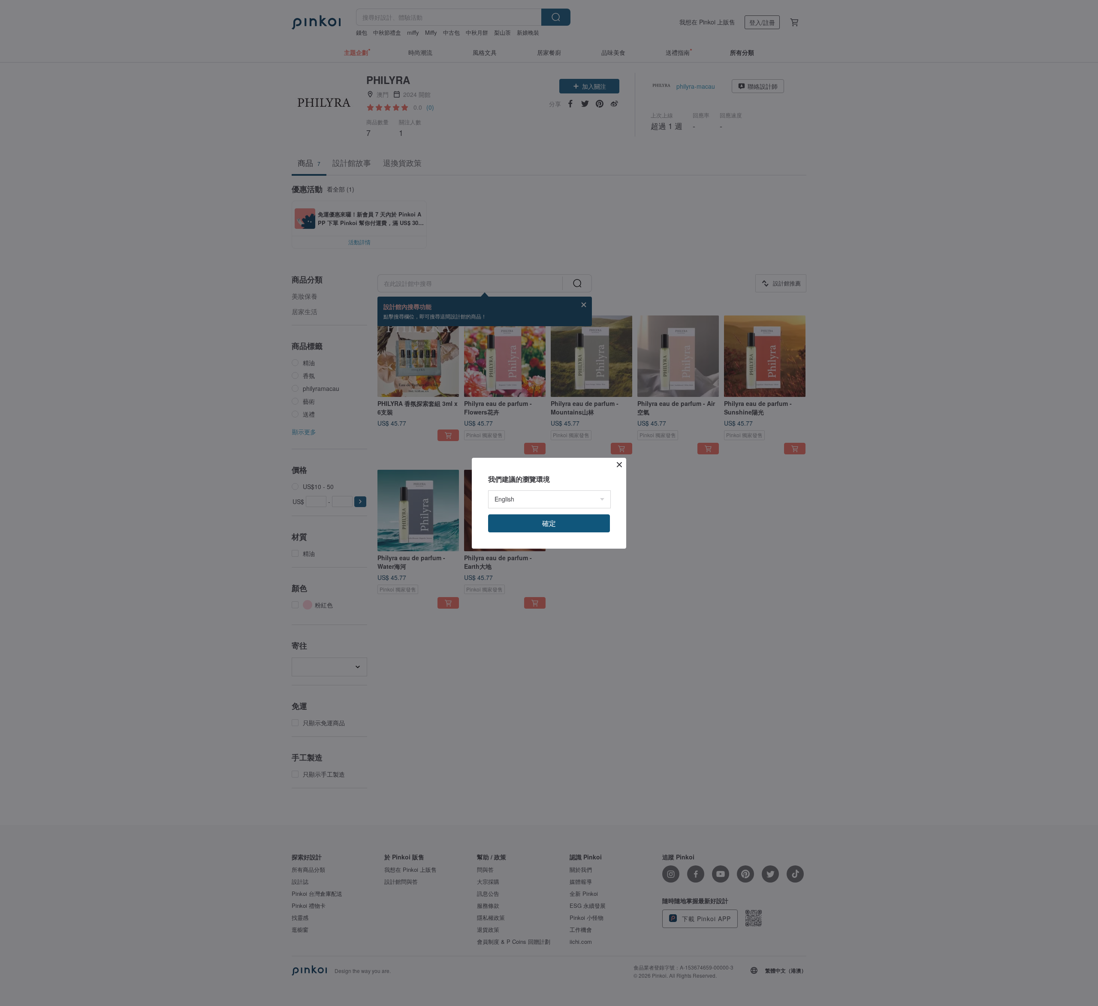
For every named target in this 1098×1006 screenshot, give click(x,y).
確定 (549, 523)
